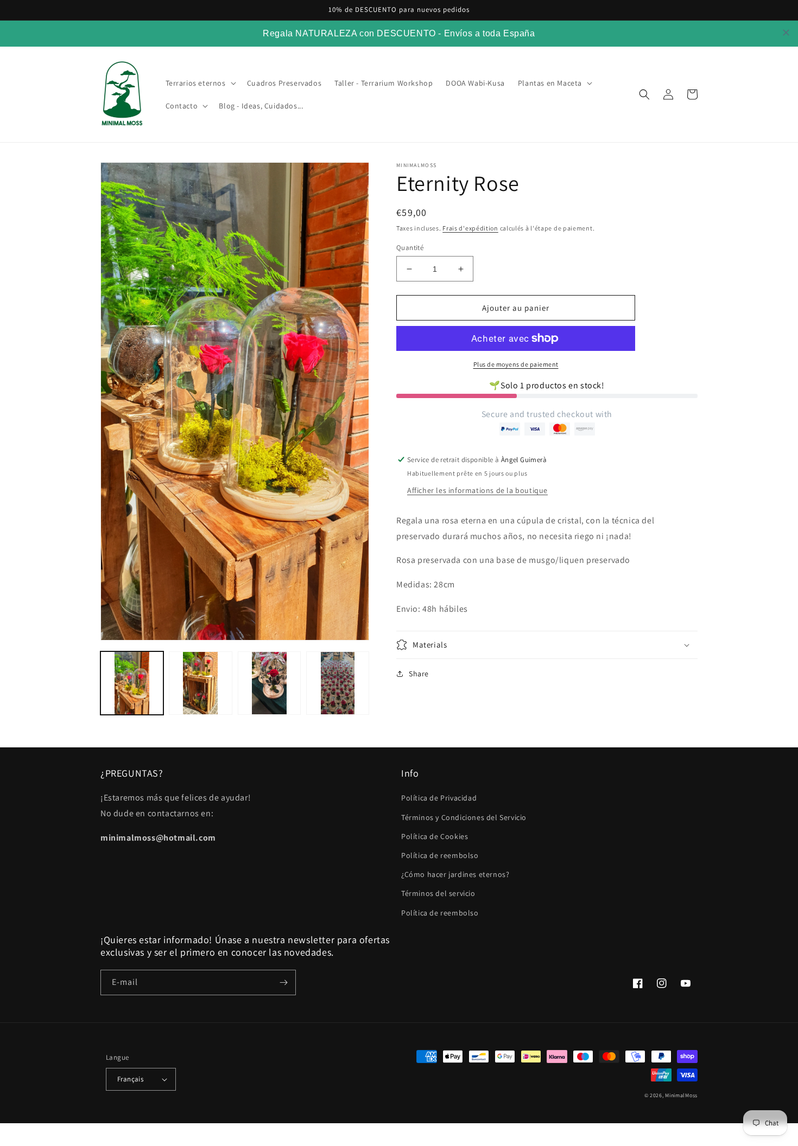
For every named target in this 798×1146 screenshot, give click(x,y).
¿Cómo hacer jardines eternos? (455, 874)
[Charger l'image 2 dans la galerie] (200, 682)
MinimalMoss (681, 1095)
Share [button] (419, 673)
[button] (199, 83)
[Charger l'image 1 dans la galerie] (131, 682)
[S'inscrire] (283, 982)
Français (130, 1079)
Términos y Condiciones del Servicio (464, 817)
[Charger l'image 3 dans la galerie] (269, 682)
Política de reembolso (440, 855)
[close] (786, 32)
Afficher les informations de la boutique (477, 490)
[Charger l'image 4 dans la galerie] (337, 682)
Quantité (409, 247)
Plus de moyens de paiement (516, 364)
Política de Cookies (434, 836)
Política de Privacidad (439, 798)
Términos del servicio (438, 893)
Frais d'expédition (470, 228)
